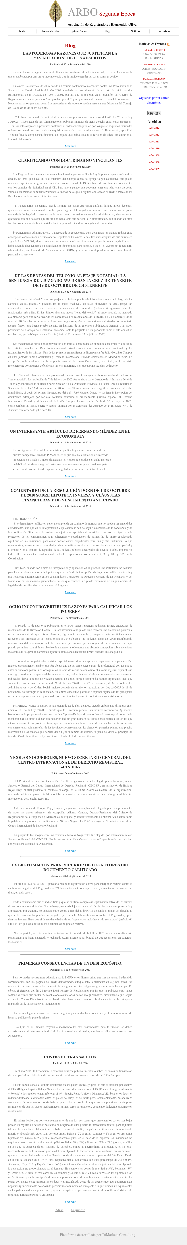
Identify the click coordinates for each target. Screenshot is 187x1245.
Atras (59, 1209)
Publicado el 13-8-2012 (154, 64)
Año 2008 (154, 162)
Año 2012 (154, 134)
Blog (107, 31)
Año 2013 (154, 128)
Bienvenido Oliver (51, 31)
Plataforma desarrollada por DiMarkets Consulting (97, 1234)
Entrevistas (164, 31)
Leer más (70, 146)
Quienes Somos (79, 31)
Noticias (135, 31)
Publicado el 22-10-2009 (154, 79)
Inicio (22, 31)
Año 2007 (154, 169)
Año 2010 (154, 148)
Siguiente (78, 1209)
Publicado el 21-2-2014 (154, 49)
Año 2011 (154, 141)
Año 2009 (154, 155)
